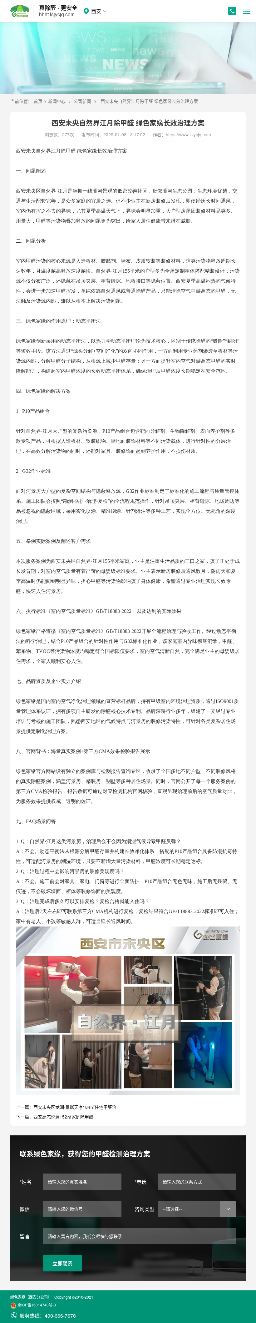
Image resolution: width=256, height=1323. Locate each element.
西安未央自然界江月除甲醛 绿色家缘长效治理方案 (149, 101)
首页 (38, 101)
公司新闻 (82, 101)
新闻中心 (57, 101)
